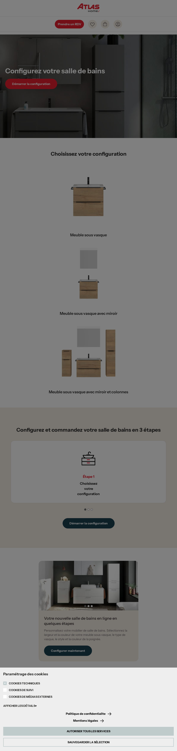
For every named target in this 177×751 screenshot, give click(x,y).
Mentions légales (85, 721)
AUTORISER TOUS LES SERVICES (88, 731)
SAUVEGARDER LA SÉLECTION (88, 742)
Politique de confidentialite (86, 714)
